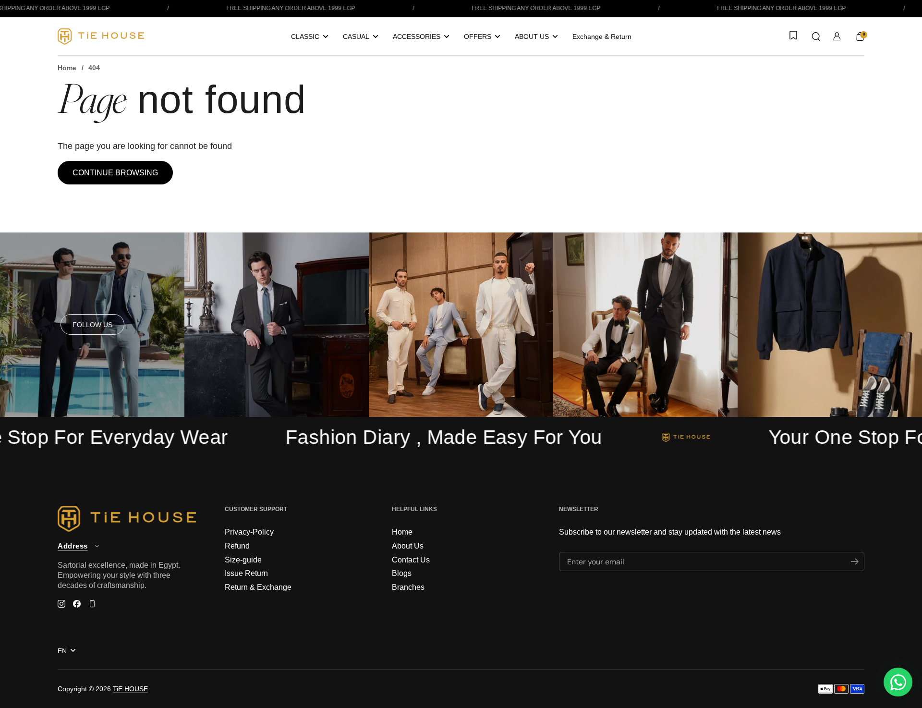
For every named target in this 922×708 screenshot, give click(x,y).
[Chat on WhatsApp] (898, 682)
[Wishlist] (792, 36)
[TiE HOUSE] (101, 36)
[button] (816, 36)
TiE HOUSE (130, 689)
